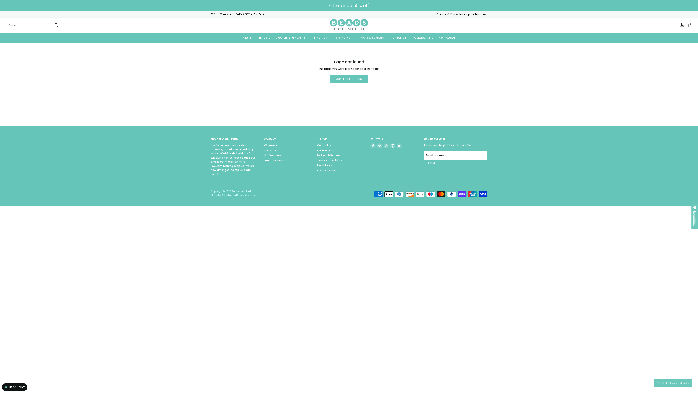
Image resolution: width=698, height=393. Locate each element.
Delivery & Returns (328, 155)
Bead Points (324, 165)
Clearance (422, 37)
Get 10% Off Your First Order (250, 14)
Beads (263, 37)
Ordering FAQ (325, 150)
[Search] (56, 25)
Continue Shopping (349, 78)
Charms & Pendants (291, 37)
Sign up (431, 163)
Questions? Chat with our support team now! (462, 14)
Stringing (344, 37)
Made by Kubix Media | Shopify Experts (233, 195)
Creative (399, 37)
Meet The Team (274, 160)
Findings (321, 37)
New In (247, 37)
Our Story (270, 150)
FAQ (213, 14)
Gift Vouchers (273, 155)
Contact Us (324, 145)
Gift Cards (447, 37)
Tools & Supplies (372, 37)
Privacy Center (326, 170)
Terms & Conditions (329, 160)
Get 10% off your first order (673, 383)
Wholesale (226, 14)
